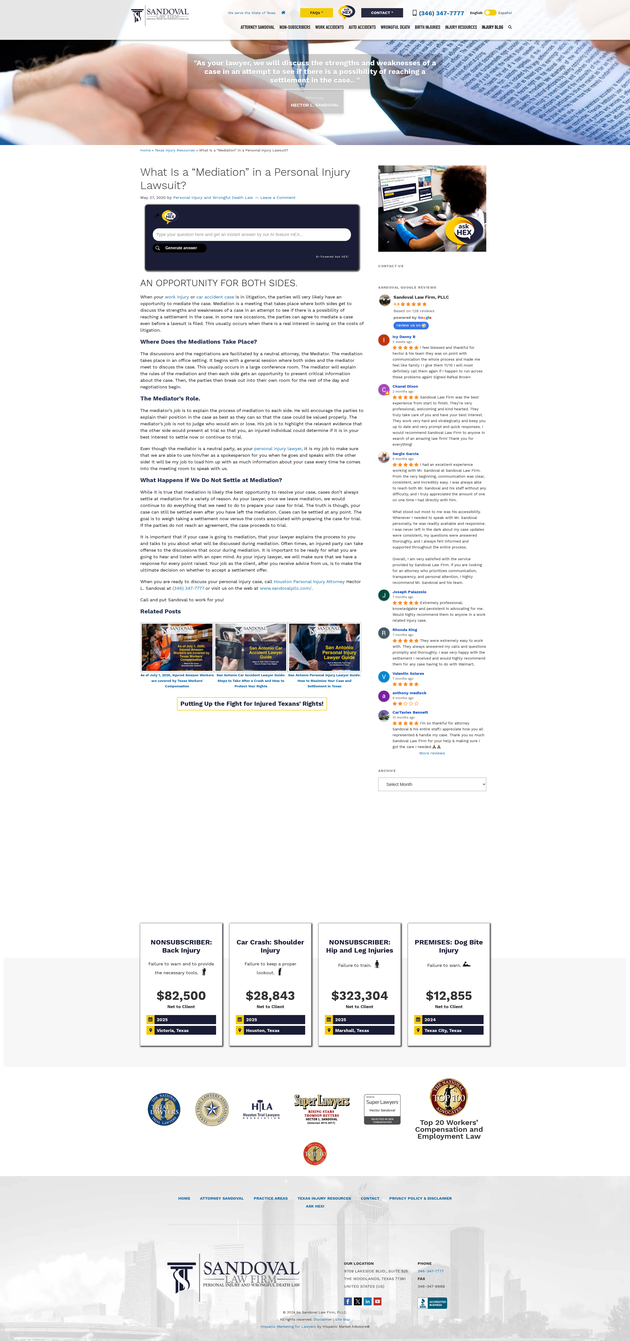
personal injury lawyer (277, 448)
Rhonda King (405, 629)
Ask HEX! (315, 1206)
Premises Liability (385, 905)
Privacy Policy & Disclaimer (420, 1198)
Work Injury (315, 905)
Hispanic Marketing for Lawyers (288, 1326)
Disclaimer (323, 1319)
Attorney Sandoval (222, 1198)
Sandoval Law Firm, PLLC (160, 15)
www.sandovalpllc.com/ (286, 588)
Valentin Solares (408, 673)
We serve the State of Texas (251, 13)
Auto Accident (245, 905)
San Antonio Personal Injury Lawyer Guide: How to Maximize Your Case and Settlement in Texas (324, 680)
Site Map (342, 1319)
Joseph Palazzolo (409, 591)
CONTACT (380, 12)
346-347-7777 (431, 1271)
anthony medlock (409, 693)
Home (145, 150)
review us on (408, 325)
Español (505, 13)
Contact (370, 1198)
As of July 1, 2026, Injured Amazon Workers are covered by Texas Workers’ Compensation (177, 680)
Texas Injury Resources (175, 150)
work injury (177, 296)
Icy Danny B (404, 336)
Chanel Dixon (405, 386)
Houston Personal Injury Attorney (309, 581)
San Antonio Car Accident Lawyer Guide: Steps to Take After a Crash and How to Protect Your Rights (251, 680)
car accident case (215, 296)
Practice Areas (271, 1198)
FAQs (315, 12)
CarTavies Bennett (410, 712)
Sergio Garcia (406, 453)
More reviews (432, 753)
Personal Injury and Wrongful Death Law (213, 197)
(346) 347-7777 (441, 13)
